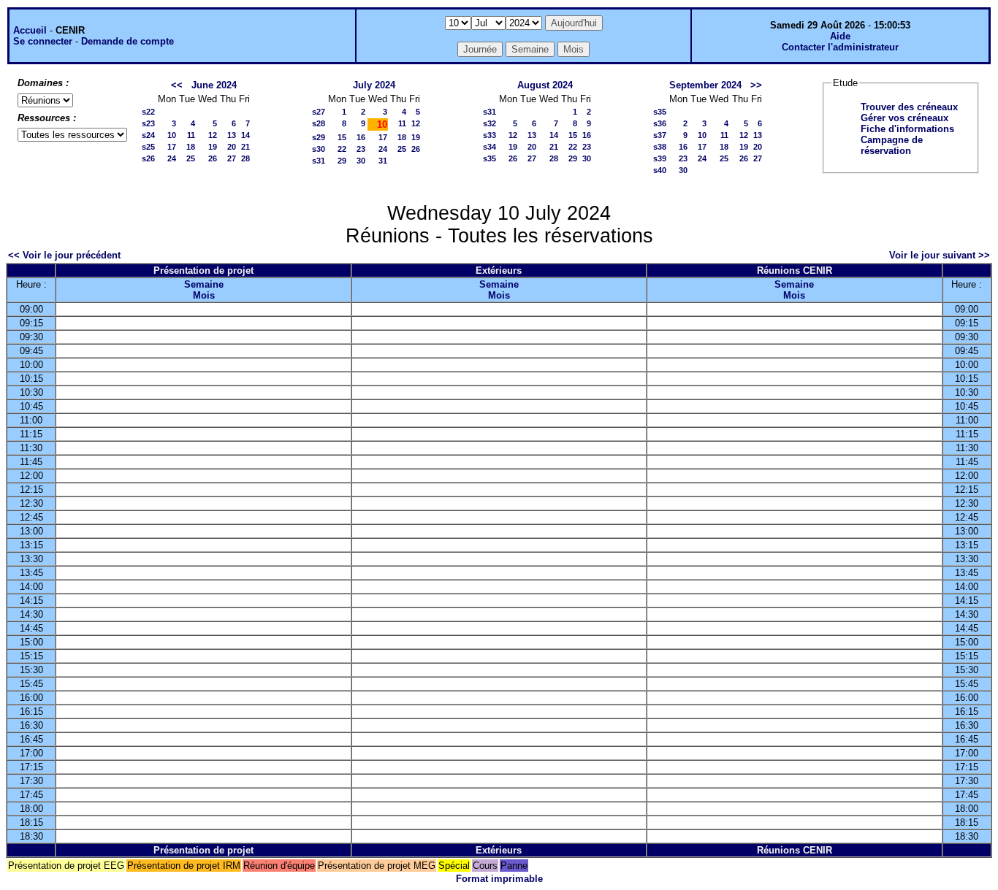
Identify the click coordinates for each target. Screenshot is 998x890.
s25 (148, 146)
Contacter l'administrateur (840, 47)
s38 (659, 146)
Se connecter (42, 41)
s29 (318, 137)
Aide (840, 36)
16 (361, 137)
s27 (318, 111)
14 (245, 135)
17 (171, 146)
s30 (318, 149)
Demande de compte (127, 41)
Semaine (204, 284)
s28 (318, 123)
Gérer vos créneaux (904, 117)
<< (177, 85)
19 (212, 146)
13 (231, 135)
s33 (489, 135)
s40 (659, 170)
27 (231, 158)
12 (212, 135)
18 (190, 146)
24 (171, 158)
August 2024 (545, 85)
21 (245, 146)
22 (342, 149)
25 (190, 158)
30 (361, 160)
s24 (148, 135)
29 (342, 160)
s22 (148, 111)
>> (756, 85)
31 (382, 160)
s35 (489, 158)
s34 (489, 146)
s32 (489, 123)
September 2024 (705, 85)
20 (231, 146)
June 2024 (214, 85)
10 (171, 135)
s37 (659, 135)
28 (245, 158)
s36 (659, 123)
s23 (148, 123)
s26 (148, 158)
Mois (204, 295)
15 (342, 137)
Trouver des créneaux (909, 106)
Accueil (30, 30)
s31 (318, 160)
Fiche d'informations (907, 128)
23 (361, 149)
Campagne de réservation (892, 145)
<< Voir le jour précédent (64, 255)
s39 (659, 158)
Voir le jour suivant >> (939, 255)
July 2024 (374, 85)
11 (191, 135)
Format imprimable (499, 878)
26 (212, 158)
